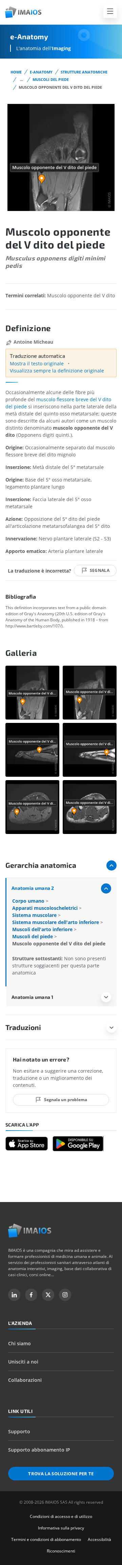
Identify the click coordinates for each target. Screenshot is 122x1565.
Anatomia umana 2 (33, 888)
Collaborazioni (25, 1380)
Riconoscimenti (61, 1551)
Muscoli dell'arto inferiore (43, 929)
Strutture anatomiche (84, 71)
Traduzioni (23, 1027)
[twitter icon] (48, 1295)
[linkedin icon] (14, 1295)
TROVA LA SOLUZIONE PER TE (61, 1474)
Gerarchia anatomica (40, 865)
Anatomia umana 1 (33, 997)
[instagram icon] (65, 1295)
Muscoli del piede (51, 79)
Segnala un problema (65, 1099)
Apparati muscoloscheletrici (45, 908)
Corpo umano (29, 901)
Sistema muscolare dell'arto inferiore (56, 922)
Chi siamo (19, 1343)
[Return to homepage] (29, 1231)
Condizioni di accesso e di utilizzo (61, 1516)
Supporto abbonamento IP (39, 1449)
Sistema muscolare (35, 915)
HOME (16, 71)
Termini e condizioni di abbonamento (46, 1539)
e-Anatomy (41, 71)
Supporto (19, 1431)
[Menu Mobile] (110, 11)
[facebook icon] (31, 1295)
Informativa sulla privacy (61, 1528)
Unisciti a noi (23, 1361)
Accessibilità (99, 1539)
